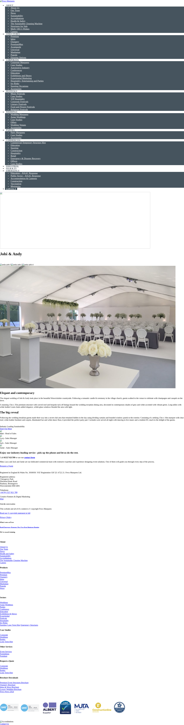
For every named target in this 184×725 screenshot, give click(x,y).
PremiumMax (5, 572)
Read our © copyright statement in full (15, 513)
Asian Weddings (6, 605)
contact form (29, 457)
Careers (3, 563)
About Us (4, 547)
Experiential (5, 616)
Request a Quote (6, 466)
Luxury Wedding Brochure (10, 689)
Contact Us (4, 724)
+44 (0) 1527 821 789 (8, 492)
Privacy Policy (6, 517)
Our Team (4, 549)
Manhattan (4, 584)
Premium (3, 575)
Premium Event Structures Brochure (14, 683)
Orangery (4, 577)
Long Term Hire (13, 625)
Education (4, 611)
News (2, 551)
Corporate (4, 635)
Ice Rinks (4, 623)
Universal (4, 581)
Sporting (3, 625)
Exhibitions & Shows (8, 614)
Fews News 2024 (7, 692)
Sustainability (5, 556)
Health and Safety (7, 554)
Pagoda (3, 586)
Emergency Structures (29, 625)
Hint (2, 499)
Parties (2, 607)
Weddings (4, 602)
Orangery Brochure (7, 685)
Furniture (3, 656)
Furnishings (4, 654)
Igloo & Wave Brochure (9, 687)
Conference (4, 609)
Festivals (3, 618)
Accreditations (5, 558)
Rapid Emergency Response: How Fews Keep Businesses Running (19, 527)
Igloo (2, 579)
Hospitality (4, 621)
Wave (2, 588)
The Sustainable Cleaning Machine (14, 560)
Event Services (6, 652)
